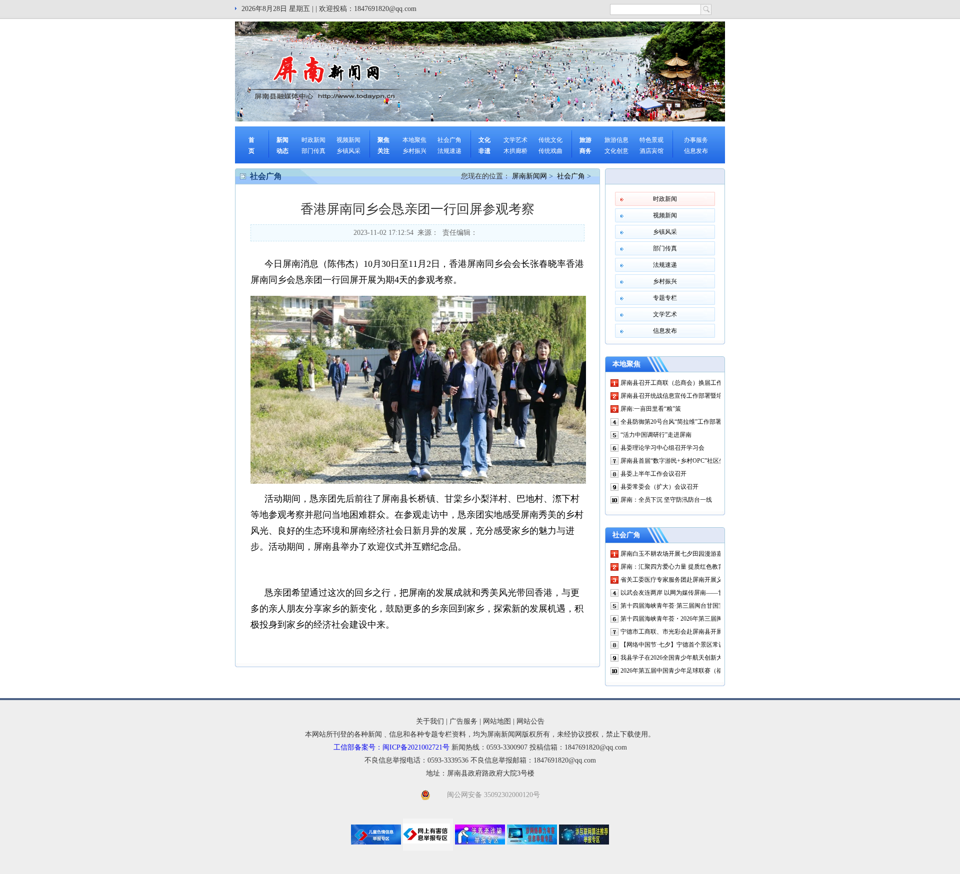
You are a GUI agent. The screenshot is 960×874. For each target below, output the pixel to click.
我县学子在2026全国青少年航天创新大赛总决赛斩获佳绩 (695, 657)
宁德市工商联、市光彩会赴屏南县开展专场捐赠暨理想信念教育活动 (710, 631)
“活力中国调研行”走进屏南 (656, 434)
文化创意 (616, 150)
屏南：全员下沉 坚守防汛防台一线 (666, 499)
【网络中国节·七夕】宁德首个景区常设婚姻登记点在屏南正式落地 (708, 644)
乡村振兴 (414, 150)
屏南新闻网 (529, 176)
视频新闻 (348, 139)
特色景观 (652, 139)
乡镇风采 (348, 150)
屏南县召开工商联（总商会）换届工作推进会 (680, 382)
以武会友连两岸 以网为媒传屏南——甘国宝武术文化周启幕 (699, 592)
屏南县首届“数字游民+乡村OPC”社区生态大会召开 (687, 460)
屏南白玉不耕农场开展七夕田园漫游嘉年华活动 (683, 553)
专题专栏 (665, 297)
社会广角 (450, 139)
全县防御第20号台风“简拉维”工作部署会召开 (680, 421)
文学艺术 (516, 139)
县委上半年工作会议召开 (653, 473)
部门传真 (314, 150)
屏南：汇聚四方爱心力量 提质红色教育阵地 (678, 566)
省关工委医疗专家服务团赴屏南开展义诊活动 (680, 579)
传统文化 (550, 139)
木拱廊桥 (516, 150)
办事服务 (696, 139)
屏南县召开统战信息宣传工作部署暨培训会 (677, 395)
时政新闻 (314, 139)
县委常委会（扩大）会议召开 (659, 486)
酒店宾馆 (652, 150)
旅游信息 (616, 139)
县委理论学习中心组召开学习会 (662, 447)
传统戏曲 (550, 150)
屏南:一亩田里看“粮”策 (650, 408)
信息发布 (696, 150)
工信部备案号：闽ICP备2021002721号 (392, 747)
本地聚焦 (414, 139)
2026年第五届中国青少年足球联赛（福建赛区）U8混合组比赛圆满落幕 (714, 670)
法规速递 (450, 150)
